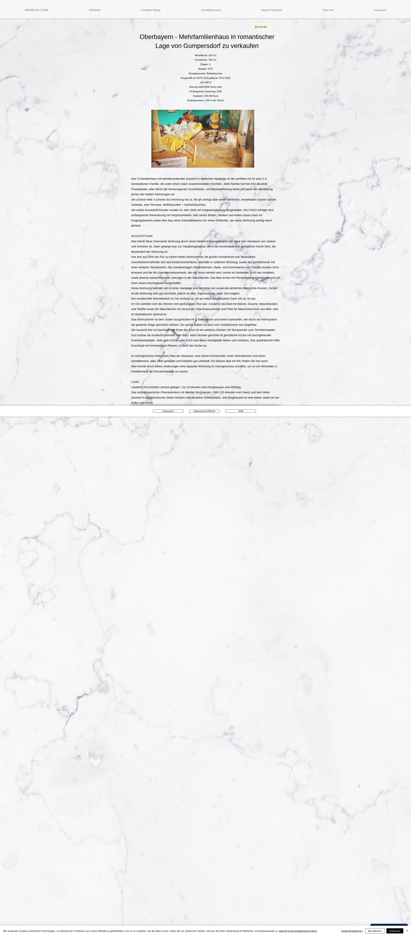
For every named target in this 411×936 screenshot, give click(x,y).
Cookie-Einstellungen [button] (352, 930)
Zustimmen (395, 930)
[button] (250, 164)
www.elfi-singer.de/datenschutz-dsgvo (298, 930)
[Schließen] (407, 930)
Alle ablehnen (375, 930)
